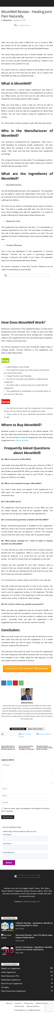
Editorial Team (19, 1006)
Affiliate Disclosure (42, 1003)
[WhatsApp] (21, 683)
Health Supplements (8, 972)
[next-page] (28, 753)
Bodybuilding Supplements (11, 980)
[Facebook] (3, 683)
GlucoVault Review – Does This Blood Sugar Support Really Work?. (34, 936)
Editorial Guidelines (33, 1006)
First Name (7, 835)
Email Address (9, 852)
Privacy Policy (28, 1003)
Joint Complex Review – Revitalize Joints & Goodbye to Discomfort (26, 747)
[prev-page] (25, 753)
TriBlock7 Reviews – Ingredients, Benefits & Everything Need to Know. (34, 924)
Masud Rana (7, 20)
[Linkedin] (27, 722)
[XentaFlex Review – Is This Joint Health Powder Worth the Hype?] (44, 739)
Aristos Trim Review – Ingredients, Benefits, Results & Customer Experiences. (34, 948)
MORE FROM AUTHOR (35, 729)
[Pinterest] (15, 683)
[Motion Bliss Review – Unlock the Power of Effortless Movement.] (9, 739)
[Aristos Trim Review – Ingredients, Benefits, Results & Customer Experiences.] (7, 950)
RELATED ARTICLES (18, 729)
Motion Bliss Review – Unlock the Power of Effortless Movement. (8, 747)
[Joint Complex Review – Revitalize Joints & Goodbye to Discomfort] (27, 739)
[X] (9, 683)
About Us (9, 1003)
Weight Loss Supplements (10, 968)
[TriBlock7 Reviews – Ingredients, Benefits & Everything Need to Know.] (7, 926)
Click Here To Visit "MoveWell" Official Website (27, 669)
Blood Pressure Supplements (11, 983)
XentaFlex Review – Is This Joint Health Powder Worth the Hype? (44, 747)
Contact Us (18, 1003)
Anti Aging (5, 987)
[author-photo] (27, 694)
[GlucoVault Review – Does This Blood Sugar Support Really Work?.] (7, 938)
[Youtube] (34, 906)
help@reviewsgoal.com (31, 901)
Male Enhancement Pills (10, 976)
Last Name (7, 843)
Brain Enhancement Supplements (13, 991)
